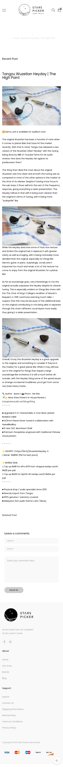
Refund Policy (9, 715)
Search (5, 696)
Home (25, 35)
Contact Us (8, 703)
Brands (5, 672)
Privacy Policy (9, 727)
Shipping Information (13, 709)
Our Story (7, 665)
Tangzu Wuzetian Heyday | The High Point (29, 75)
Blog (38, 35)
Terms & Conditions (12, 721)
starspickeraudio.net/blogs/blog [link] (18, 401)
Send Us (14, 590)
